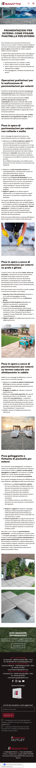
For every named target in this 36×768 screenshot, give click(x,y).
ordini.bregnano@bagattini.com (18, 669)
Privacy (5, 754)
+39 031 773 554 (19, 667)
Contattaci (17, 646)
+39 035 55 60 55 (18, 675)
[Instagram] (16, 681)
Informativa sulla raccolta (6, 766)
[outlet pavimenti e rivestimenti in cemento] (18, 737)
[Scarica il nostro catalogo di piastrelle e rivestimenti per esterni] (18, 694)
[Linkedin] (20, 681)
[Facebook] (13, 681)
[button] (28, 3)
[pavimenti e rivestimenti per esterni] (11, 3)
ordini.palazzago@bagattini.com (18, 677)
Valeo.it (18, 758)
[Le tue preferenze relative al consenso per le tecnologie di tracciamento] (1, 576)
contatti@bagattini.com (24, 662)
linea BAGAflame (16, 398)
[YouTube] (23, 681)
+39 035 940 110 (11, 662)
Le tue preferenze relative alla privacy (14, 764)
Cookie (20, 754)
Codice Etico (13, 754)
